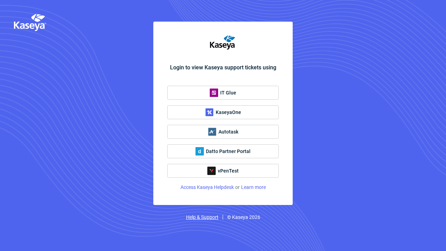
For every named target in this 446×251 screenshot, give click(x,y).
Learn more (253, 187)
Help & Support (202, 217)
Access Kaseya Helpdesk (207, 187)
